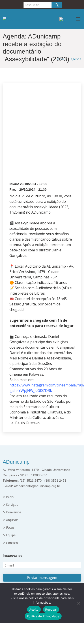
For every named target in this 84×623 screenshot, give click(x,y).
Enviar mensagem (42, 577)
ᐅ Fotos (9, 527)
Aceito (34, 609)
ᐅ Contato (10, 542)
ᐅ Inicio (8, 497)
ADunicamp (16, 462)
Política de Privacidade (43, 616)
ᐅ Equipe (9, 535)
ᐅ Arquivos (11, 519)
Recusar (51, 609)
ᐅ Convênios (12, 512)
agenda (76, 59)
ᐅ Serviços (10, 504)
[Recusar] (78, 603)
